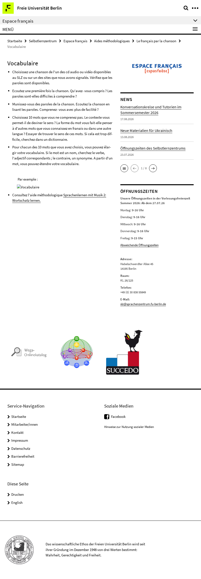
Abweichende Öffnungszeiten (139, 245)
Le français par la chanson (156, 41)
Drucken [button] (17, 494)
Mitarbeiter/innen (24, 424)
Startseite (14, 41)
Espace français (75, 41)
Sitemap (17, 464)
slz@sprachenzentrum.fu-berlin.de (143, 304)
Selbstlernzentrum (43, 41)
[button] (124, 168)
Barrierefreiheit (22, 456)
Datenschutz (20, 448)
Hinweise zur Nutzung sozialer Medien (129, 427)
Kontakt (17, 432)
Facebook (118, 416)
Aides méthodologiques (112, 41)
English (17, 502)
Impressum (19, 440)
